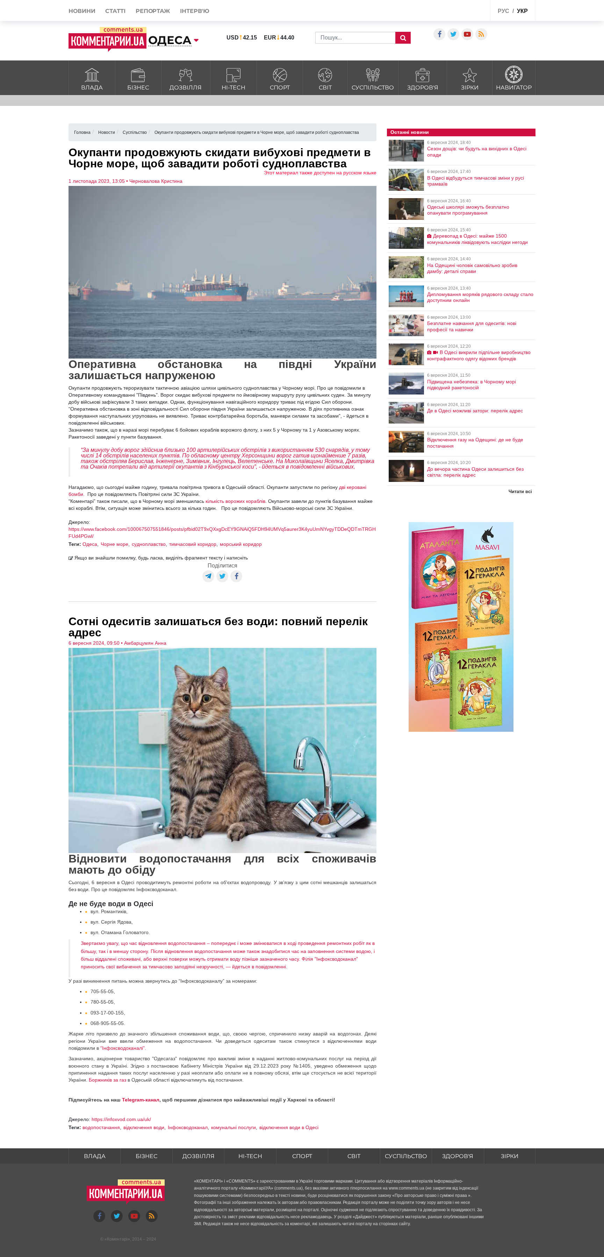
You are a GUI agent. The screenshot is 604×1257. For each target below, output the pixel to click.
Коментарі (117, 1239)
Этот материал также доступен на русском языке (320, 172)
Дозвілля (186, 87)
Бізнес (138, 87)
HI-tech (233, 87)
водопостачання (101, 1127)
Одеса (89, 544)
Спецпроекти (459, 11)
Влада (92, 87)
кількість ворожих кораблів (235, 501)
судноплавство (149, 544)
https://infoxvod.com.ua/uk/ (121, 1119)
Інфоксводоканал (188, 1127)
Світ (325, 87)
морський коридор (241, 544)
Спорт (280, 87)
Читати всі (520, 491)
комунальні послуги (233, 1127)
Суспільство (373, 87)
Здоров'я (422, 87)
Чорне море (114, 544)
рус (503, 11)
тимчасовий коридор (192, 544)
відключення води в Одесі (288, 1127)
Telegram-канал (140, 1100)
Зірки (470, 87)
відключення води (143, 1127)
